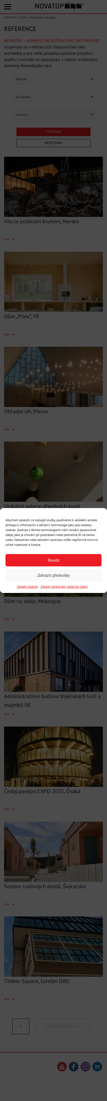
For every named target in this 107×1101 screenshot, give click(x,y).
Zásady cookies (27, 586)
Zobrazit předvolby (53, 575)
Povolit (54, 560)
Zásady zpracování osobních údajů (64, 586)
